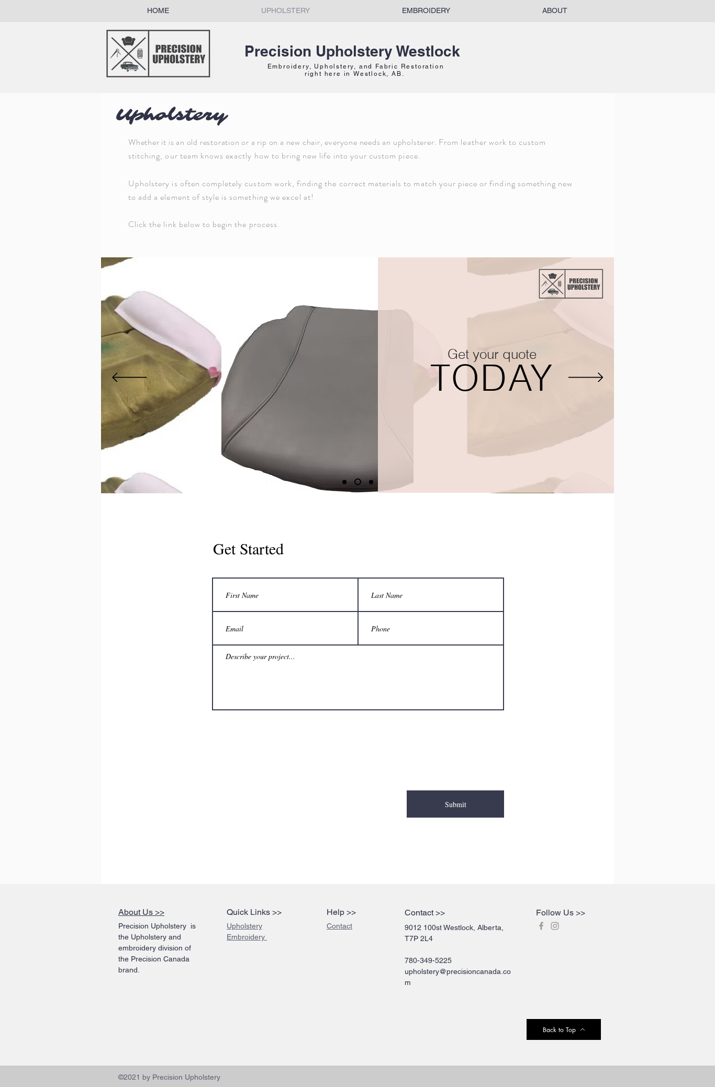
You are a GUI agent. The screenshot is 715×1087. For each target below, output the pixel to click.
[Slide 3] (369, 482)
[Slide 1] (344, 482)
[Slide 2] (356, 482)
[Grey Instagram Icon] (555, 926)
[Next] (586, 378)
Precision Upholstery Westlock (352, 51)
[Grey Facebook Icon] (541, 926)
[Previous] (129, 378)
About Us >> (141, 912)
